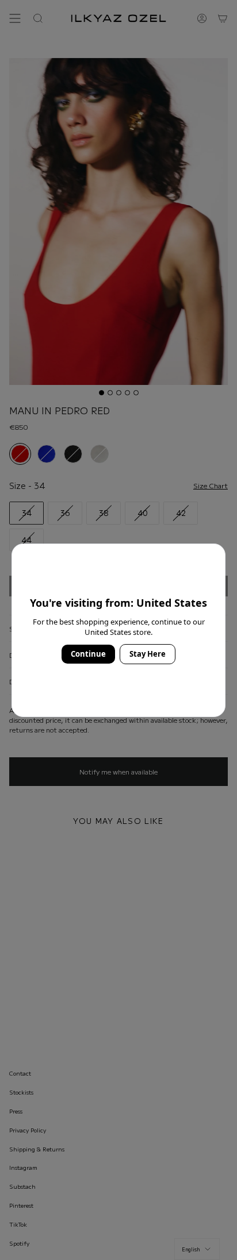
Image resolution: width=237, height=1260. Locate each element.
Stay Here (147, 654)
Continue (88, 654)
